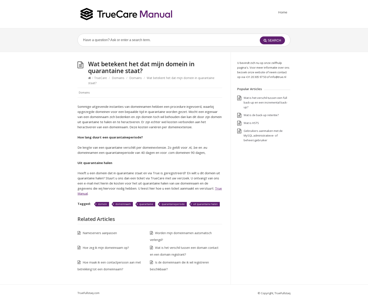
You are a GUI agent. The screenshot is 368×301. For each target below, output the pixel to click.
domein (102, 204)
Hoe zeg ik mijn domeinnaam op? (106, 248)
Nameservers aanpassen (100, 233)
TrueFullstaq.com (88, 293)
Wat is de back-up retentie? (261, 115)
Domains (118, 78)
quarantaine (146, 204)
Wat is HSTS (251, 123)
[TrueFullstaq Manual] (126, 14)
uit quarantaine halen (205, 204)
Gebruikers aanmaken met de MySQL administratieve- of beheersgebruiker (263, 135)
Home (282, 12)
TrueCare (100, 78)
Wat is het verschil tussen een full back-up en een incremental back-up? (266, 102)
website (260, 72)
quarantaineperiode (173, 204)
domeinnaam (123, 204)
